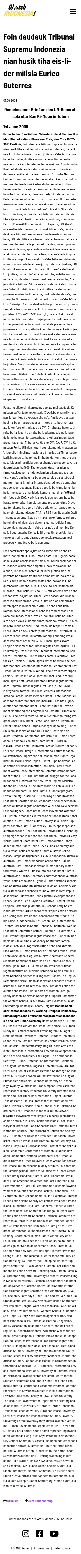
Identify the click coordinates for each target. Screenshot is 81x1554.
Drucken (12, 1501)
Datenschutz (62, 1548)
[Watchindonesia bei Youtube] (54, 1533)
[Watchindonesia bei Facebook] (39, 1533)
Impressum (41, 1548)
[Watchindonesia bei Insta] (25, 1533)
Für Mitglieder (20, 1548)
